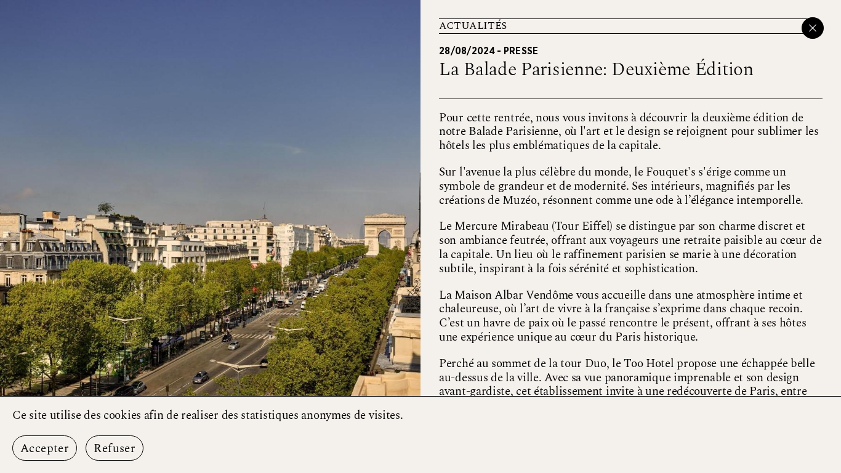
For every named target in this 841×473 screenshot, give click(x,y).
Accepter (44, 449)
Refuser (114, 449)
